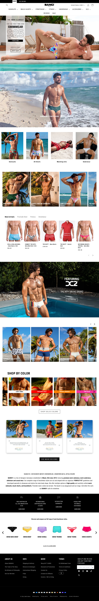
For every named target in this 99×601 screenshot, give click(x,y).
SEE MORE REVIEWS (49, 459)
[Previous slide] (88, 255)
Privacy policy (44, 596)
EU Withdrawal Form (65, 563)
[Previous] (5, 391)
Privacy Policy (63, 570)
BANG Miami (27, 596)
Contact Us (44, 570)
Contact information (74, 596)
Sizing (24, 577)
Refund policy (35, 596)
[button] (7, 5)
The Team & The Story (11, 567)
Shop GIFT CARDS (46, 563)
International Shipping (29, 570)
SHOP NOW (49, 121)
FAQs (24, 573)
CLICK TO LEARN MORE (49, 546)
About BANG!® (9, 563)
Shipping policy (63, 596)
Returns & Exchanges (29, 567)
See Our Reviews (10, 573)
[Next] (94, 391)
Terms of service (54, 596)
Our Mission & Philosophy (12, 570)
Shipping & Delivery (28, 563)
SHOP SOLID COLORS (49, 412)
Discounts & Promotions (48, 567)
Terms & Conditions (64, 567)
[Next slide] (92, 255)
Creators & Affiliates (47, 573)
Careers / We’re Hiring (47, 577)
